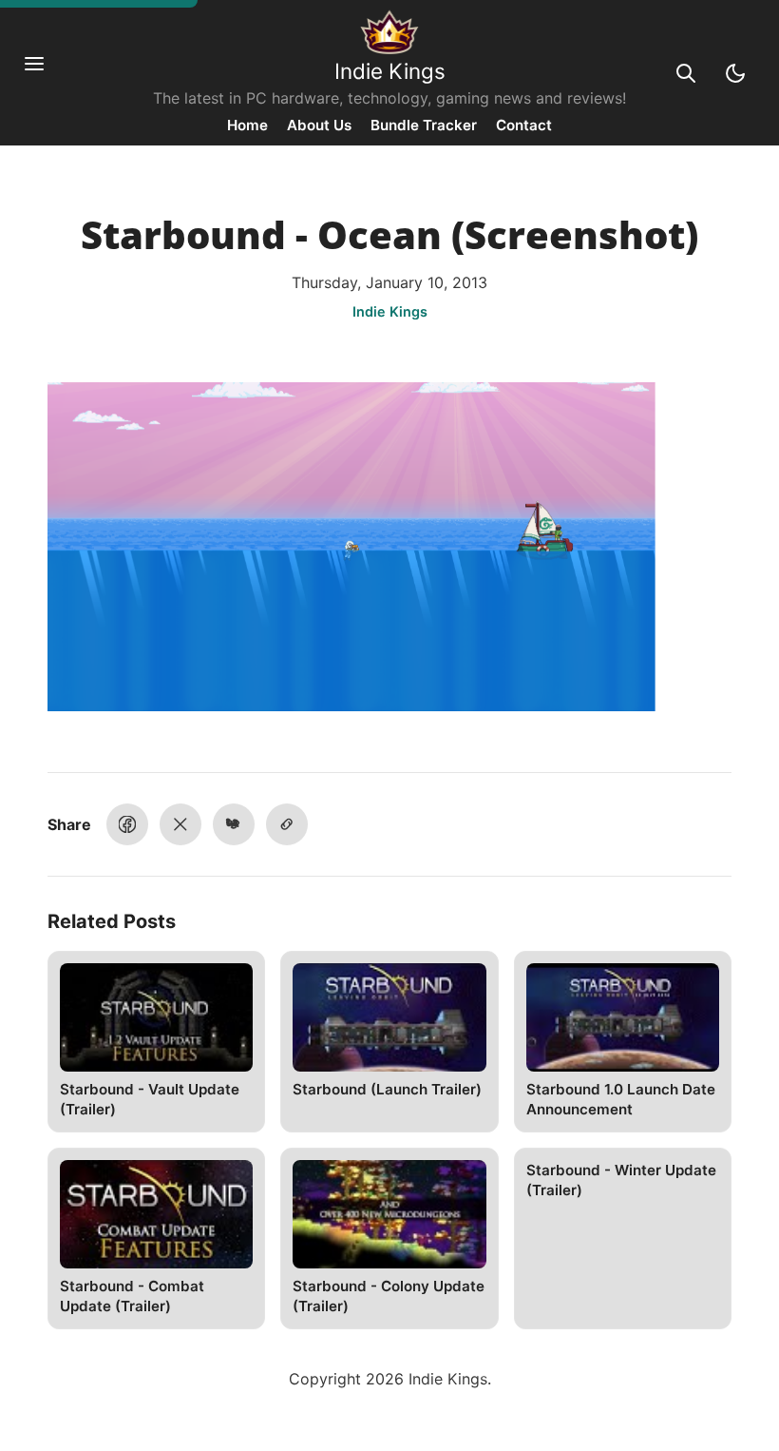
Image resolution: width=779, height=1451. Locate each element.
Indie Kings (390, 71)
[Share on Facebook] (127, 824)
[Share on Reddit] (234, 824)
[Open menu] (44, 73)
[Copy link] (287, 824)
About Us (319, 125)
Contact (524, 125)
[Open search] (686, 73)
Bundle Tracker (423, 125)
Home (247, 125)
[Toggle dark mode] (735, 73)
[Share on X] (180, 824)
